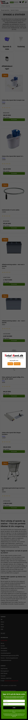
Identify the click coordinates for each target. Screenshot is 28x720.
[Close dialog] (25, 693)
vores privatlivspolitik (14, 715)
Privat (10, 363)
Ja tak (14, 707)
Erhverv (17, 363)
